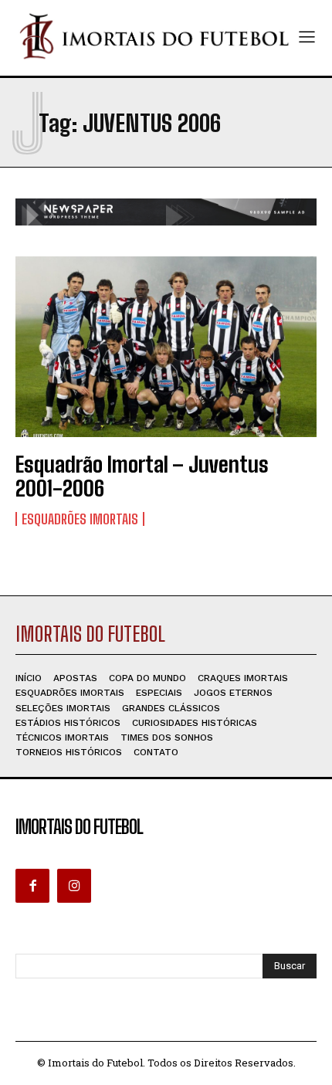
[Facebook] (32, 886)
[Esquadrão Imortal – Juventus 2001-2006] (166, 346)
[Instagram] (74, 886)
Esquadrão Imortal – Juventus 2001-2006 (142, 476)
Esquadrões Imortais (80, 519)
